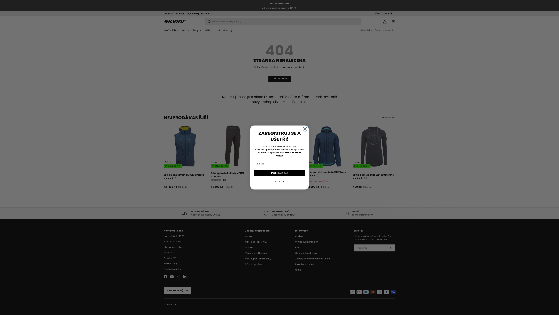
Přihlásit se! (279, 173)
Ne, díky (279, 181)
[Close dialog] (305, 129)
